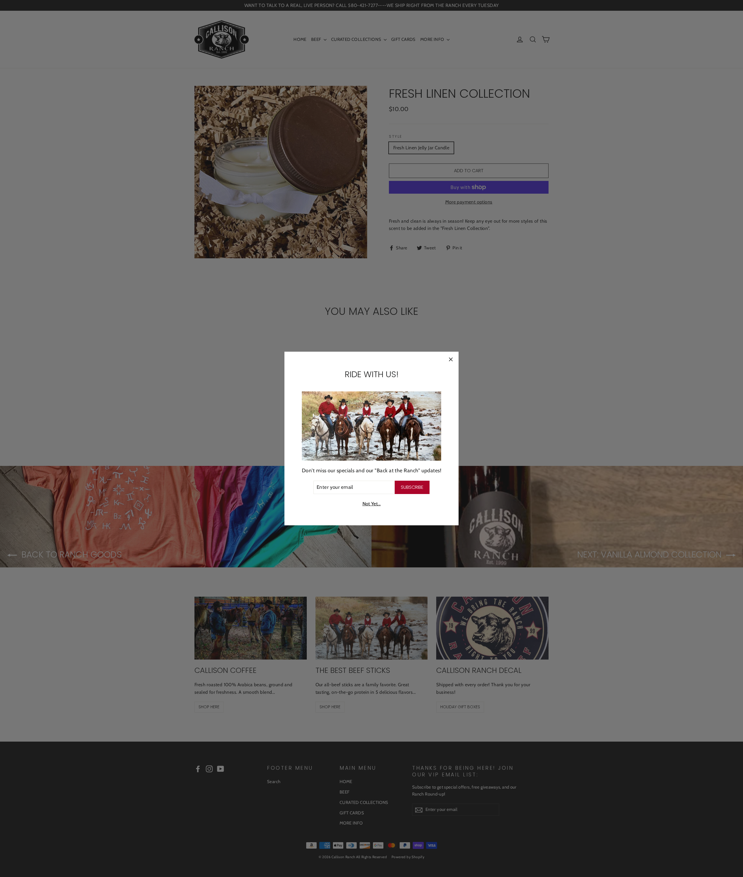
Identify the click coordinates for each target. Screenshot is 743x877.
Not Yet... (372, 503)
